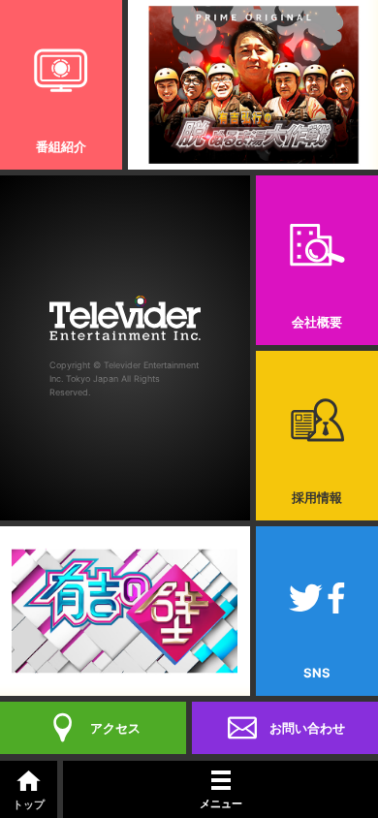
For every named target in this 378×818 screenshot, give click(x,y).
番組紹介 (61, 146)
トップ (29, 804)
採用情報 (317, 497)
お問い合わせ (307, 728)
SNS (317, 672)
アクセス (115, 728)
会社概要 (317, 322)
